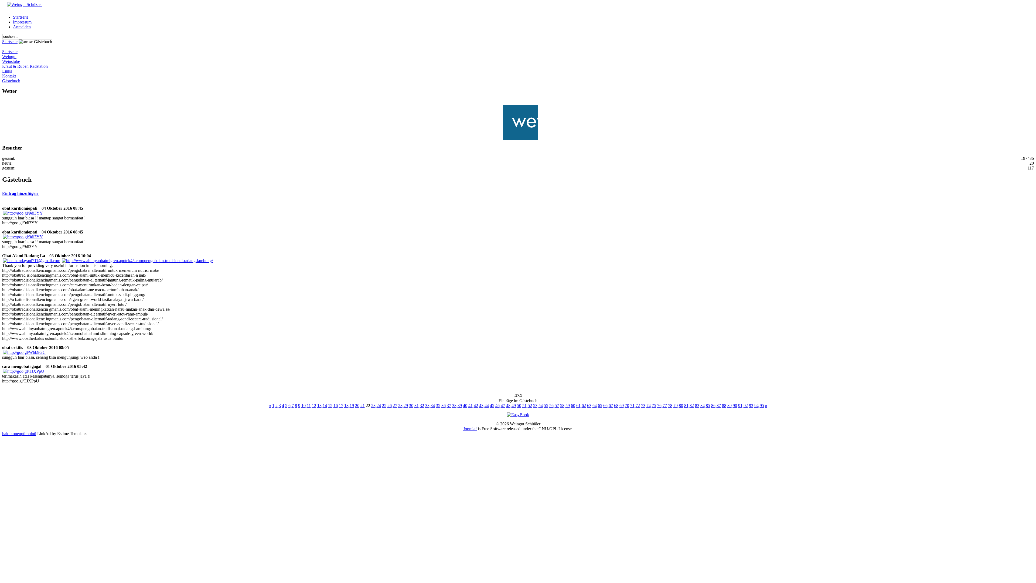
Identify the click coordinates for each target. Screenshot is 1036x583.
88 (724, 405)
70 (627, 405)
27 (395, 405)
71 (632, 405)
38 (454, 405)
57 (557, 405)
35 (438, 405)
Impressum (22, 22)
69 (621, 405)
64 (594, 405)
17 (341, 405)
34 (433, 405)
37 (449, 405)
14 (325, 405)
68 (616, 405)
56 (551, 405)
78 (670, 405)
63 (589, 405)
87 (719, 405)
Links (7, 71)
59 (567, 405)
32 (422, 405)
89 (729, 405)
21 (362, 405)
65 (600, 405)
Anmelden (22, 27)
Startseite (20, 17)
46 (497, 405)
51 (524, 405)
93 (751, 405)
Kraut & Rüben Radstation (25, 66)
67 (611, 405)
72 (638, 405)
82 (692, 405)
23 (373, 405)
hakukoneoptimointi (19, 433)
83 (697, 405)
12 (314, 405)
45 (492, 405)
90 (735, 405)
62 (584, 405)
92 (746, 405)
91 (740, 405)
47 (503, 405)
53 (535, 405)
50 (519, 405)
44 (487, 405)
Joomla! (470, 428)
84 (702, 405)
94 (756, 405)
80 (681, 405)
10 (303, 405)
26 (389, 405)
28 (400, 405)
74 (648, 405)
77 (665, 405)
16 (335, 405)
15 (330, 405)
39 (460, 405)
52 (530, 405)
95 (762, 405)
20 (357, 405)
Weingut (9, 56)
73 (643, 405)
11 (309, 405)
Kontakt (9, 76)
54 (541, 405)
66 (605, 405)
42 (476, 405)
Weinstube (11, 61)
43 (481, 405)
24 (379, 405)
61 (578, 405)
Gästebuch (11, 81)
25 (384, 405)
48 (508, 405)
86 (713, 405)
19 (352, 405)
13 (319, 405)
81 (686, 405)
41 (470, 405)
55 (546, 405)
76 (659, 405)
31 (416, 405)
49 (514, 405)
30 (411, 405)
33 (427, 405)
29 (406, 405)
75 (654, 405)
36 (443, 405)
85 (708, 405)
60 (573, 405)
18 (346, 405)
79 (675, 405)
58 (562, 405)
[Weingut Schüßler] (22, 4)
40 (465, 405)
